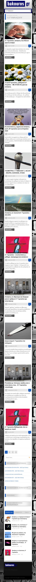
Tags (27, 512)
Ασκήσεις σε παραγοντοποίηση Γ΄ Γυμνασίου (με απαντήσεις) (21, 517)
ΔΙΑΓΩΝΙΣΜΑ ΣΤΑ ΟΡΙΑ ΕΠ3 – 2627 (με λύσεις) (16, 467)
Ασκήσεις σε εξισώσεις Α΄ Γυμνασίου (19, 551)
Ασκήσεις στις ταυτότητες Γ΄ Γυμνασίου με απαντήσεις (19, 525)
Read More (8, 57)
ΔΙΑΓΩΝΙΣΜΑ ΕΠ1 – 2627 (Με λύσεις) (14, 477)
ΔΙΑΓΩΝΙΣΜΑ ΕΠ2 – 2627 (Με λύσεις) (14, 471)
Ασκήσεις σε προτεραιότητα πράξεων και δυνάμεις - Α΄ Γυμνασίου (19, 542)
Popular (9, 512)
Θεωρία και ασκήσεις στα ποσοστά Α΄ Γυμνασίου (19, 533)
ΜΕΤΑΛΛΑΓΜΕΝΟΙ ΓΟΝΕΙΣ (11, 481)
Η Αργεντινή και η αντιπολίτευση (13, 474)
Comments (18, 512)
